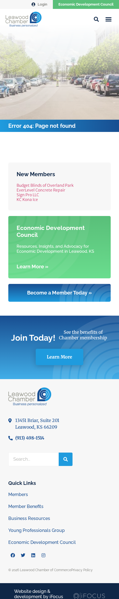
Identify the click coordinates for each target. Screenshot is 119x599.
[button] (108, 19)
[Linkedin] (33, 555)
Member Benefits (25, 506)
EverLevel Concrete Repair (41, 190)
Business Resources (29, 518)
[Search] (66, 459)
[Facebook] (12, 555)
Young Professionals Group (36, 530)
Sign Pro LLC (28, 194)
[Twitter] (23, 555)
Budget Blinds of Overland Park (45, 185)
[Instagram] (43, 555)
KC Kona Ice (27, 199)
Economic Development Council (85, 4)
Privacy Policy (82, 570)
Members (18, 494)
